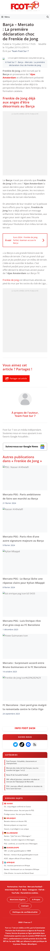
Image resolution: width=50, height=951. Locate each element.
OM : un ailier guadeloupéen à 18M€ (17, 851)
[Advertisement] (25, 144)
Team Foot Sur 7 (25, 416)
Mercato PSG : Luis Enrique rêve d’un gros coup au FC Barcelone (22, 622)
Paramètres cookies (29, 893)
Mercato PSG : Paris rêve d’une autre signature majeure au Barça (23, 538)
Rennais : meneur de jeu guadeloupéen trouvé (21, 855)
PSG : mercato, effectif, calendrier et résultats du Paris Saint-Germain (24, 787)
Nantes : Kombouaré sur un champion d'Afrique (21, 869)
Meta (24, 889)
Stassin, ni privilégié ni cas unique (16, 829)
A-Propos (36, 899)
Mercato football (34, 886)
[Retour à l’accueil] (25, 6)
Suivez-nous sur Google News (22, 446)
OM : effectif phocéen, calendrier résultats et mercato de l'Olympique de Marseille (22, 780)
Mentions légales (17, 899)
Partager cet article (18, 378)
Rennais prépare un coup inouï (15, 825)
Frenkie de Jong (11, 279)
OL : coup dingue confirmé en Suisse (17, 807)
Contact (25, 906)
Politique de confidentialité (25, 912)
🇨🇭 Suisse (8, 803)
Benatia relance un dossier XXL (15, 821)
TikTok (41, 889)
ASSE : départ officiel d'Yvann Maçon (17, 858)
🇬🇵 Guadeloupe (11, 847)
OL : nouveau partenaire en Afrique (17, 865)
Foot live (22, 886)
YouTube (15, 893)
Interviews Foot (11, 889)
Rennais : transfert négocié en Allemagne (19, 840)
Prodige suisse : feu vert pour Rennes (17, 814)
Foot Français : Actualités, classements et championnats (21, 762)
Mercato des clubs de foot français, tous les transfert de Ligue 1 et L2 (22, 769)
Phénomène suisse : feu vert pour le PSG (19, 810)
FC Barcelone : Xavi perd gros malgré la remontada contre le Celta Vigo (25, 707)
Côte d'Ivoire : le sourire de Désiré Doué (19, 873)
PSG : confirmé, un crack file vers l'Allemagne (20, 844)
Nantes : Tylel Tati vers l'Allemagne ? (17, 836)
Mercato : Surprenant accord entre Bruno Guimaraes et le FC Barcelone (24, 664)
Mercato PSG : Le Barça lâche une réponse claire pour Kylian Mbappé (24, 580)
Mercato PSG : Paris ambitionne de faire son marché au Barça (22, 496)
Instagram (32, 889)
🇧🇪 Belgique (10, 818)
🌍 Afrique (9, 862)
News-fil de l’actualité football (17, 775)
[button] (47, 16)
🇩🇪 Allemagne (11, 833)
